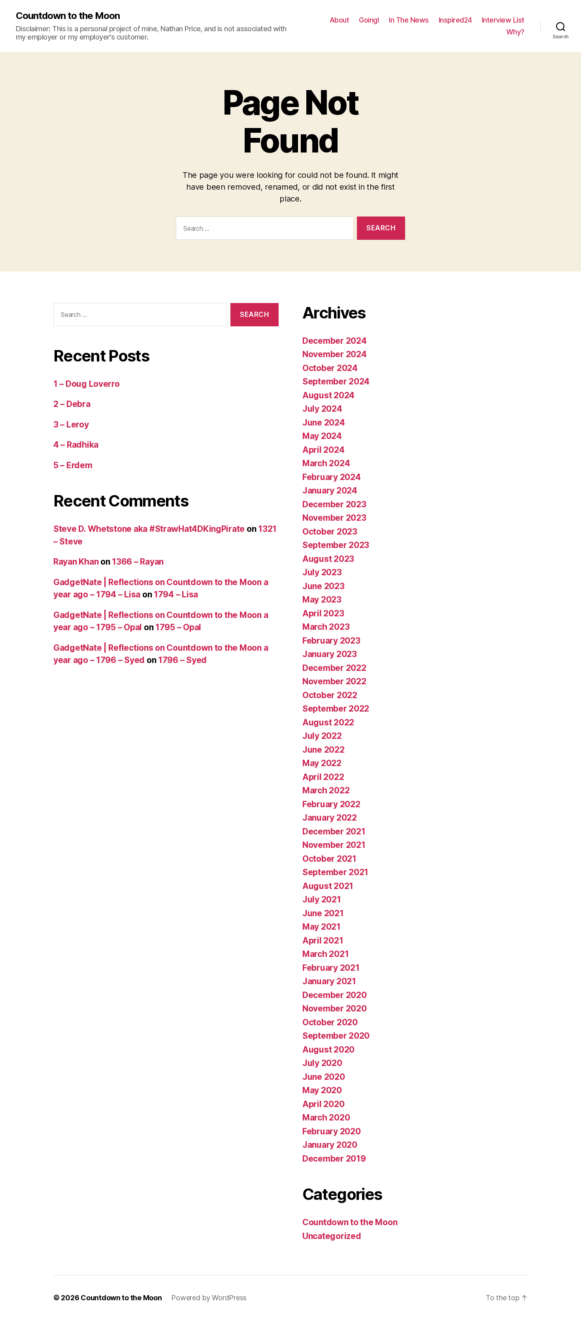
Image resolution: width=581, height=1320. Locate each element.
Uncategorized (331, 1236)
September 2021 (335, 872)
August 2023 (328, 559)
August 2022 (328, 722)
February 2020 (331, 1131)
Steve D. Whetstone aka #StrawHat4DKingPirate (149, 529)
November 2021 (334, 845)
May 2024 (322, 436)
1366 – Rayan (138, 562)
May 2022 (321, 763)
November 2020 (334, 1008)
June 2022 (323, 750)
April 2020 (323, 1104)
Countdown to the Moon (68, 16)
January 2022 (329, 818)
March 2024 (326, 463)
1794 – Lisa (176, 594)
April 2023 (323, 613)
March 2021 (325, 954)
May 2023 (321, 599)
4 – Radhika (75, 445)
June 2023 (323, 586)
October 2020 (330, 1022)
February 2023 (331, 641)
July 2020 (322, 1063)
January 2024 (329, 490)
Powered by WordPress (209, 1298)
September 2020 (336, 1036)
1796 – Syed (182, 660)
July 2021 (321, 899)
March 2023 (325, 627)
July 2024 (322, 409)
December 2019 (334, 1159)
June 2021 (323, 913)
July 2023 (322, 572)
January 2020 (329, 1145)
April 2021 (322, 940)
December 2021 (334, 831)
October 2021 (329, 859)
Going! (369, 20)
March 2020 (326, 1117)
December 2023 (334, 504)
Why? (515, 32)
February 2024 (331, 477)
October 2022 (329, 695)
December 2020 (334, 995)
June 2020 (323, 1077)
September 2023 (335, 545)
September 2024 (336, 381)
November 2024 (334, 354)
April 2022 (323, 777)
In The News (409, 20)
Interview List (503, 20)
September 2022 (335, 709)
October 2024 (330, 368)
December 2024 (334, 341)
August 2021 (327, 886)
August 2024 (328, 395)
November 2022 (334, 681)
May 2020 (322, 1090)
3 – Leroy (71, 424)
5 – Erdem (72, 465)
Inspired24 (455, 20)
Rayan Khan (75, 562)
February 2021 (331, 968)
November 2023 (334, 518)
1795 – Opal (178, 627)
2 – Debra (72, 404)
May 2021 (321, 927)
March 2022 (325, 790)
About (339, 20)
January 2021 (329, 981)
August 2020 (328, 1049)
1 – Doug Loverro (86, 384)
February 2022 (331, 804)
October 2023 (329, 532)
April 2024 (323, 450)
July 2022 (322, 736)
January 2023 (329, 654)
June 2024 (323, 422)
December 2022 (334, 668)
